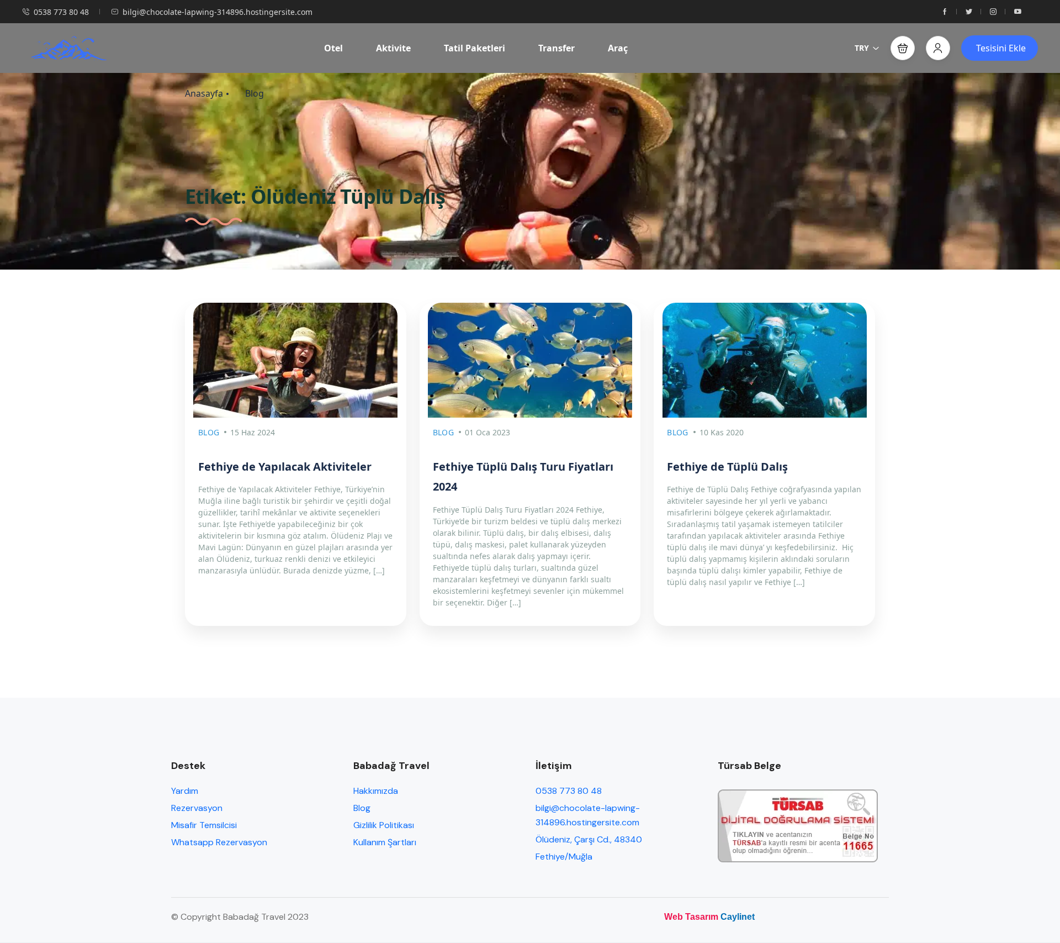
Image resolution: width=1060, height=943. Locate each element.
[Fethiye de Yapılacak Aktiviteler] (295, 360)
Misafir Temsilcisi (204, 825)
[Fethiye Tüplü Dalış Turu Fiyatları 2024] (530, 360)
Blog (254, 93)
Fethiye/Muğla (564, 856)
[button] (903, 48)
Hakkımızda (375, 791)
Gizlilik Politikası (383, 825)
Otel (333, 48)
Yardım (184, 791)
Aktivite (393, 48)
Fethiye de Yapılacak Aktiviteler (285, 466)
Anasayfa (204, 93)
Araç (618, 48)
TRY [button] (862, 48)
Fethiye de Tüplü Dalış (727, 466)
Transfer (556, 48)
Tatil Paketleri (474, 48)
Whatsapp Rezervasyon (219, 842)
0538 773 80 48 (61, 12)
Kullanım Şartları (384, 842)
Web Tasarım (691, 916)
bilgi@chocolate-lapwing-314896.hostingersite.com (217, 12)
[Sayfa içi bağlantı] (944, 12)
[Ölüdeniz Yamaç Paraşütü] (68, 48)
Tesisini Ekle (1001, 48)
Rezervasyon (196, 808)
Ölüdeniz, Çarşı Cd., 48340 (589, 839)
